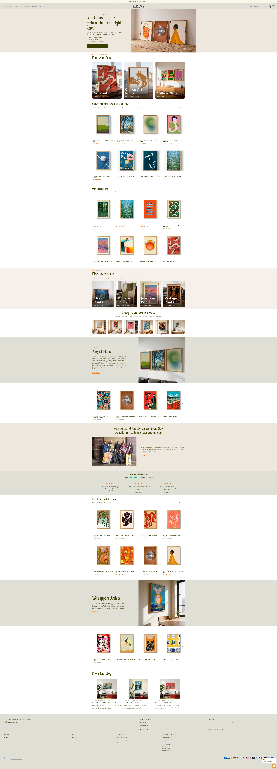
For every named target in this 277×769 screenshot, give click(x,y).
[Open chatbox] (274, 766)
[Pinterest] (148, 729)
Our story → (144, 455)
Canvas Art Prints (166, 739)
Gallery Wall (37, 6)
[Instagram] (144, 729)
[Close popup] (274, 759)
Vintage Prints (166, 746)
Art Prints (7, 6)
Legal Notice (75, 737)
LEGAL (73, 734)
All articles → (181, 675)
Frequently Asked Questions (124, 741)
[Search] (267, 6)
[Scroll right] (183, 403)
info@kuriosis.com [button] (144, 725)
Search (5, 739)
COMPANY (7, 734)
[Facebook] (141, 729)
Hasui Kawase (165, 741)
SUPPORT (120, 734)
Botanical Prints (166, 744)
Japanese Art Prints (167, 737)
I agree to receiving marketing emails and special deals (221, 729)
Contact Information (122, 737)
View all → (182, 107)
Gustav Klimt (165, 750)
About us (46, 6)
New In (27, 6)
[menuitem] (8, 6)
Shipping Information (122, 739)
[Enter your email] (272, 726)
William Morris (166, 748)
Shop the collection (97, 46)
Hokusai (164, 742)
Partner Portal (7, 741)
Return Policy (75, 742)
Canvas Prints (18, 6)
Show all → (181, 502)
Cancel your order (121, 742)
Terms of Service (76, 739)
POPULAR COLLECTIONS (169, 734)
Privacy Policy (75, 741)
